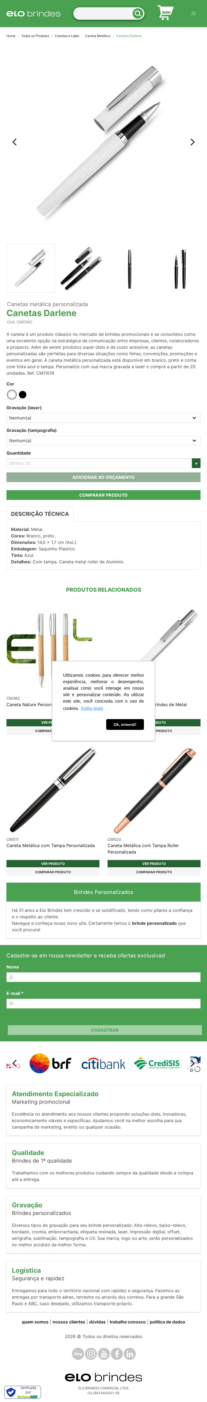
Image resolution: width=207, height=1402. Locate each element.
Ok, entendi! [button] (125, 724)
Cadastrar (105, 1030)
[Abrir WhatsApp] (193, 1388)
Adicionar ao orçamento (103, 477)
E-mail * (14, 993)
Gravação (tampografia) (31, 430)
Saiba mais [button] (92, 708)
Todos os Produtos (35, 36)
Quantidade (18, 453)
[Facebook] (117, 1354)
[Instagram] (91, 1354)
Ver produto (53, 864)
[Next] (192, 142)
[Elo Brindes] (33, 13)
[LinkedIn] (130, 1354)
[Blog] (78, 1354)
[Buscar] (139, 13)
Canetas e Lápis (67, 36)
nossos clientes (69, 1322)
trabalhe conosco (128, 1322)
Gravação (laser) (24, 407)
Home (10, 36)
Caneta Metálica (97, 36)
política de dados (167, 1322)
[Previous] (15, 142)
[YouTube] (104, 1354)
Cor (10, 384)
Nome (12, 967)
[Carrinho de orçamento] (165, 13)
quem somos (35, 1322)
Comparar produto (103, 495)
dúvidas (97, 1322)
